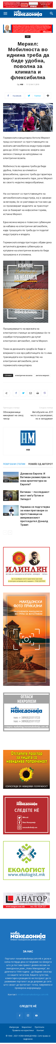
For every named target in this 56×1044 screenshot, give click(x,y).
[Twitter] (23, 393)
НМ (21, 84)
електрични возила (23, 375)
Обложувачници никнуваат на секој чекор (13, 415)
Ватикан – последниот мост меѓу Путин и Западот (34, 495)
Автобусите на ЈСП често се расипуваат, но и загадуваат (41, 415)
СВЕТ (28, 36)
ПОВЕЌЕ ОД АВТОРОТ (40, 464)
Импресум (14, 1027)
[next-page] (10, 533)
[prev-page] (5, 533)
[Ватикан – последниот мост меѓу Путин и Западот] (11, 495)
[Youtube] (36, 1016)
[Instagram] (28, 1015)
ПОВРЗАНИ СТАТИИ (14, 464)
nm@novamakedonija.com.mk (33, 994)
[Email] (30, 393)
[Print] (37, 393)
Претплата (39, 1027)
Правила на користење (23, 1030)
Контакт (40, 1030)
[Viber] (45, 393)
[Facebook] (16, 393)
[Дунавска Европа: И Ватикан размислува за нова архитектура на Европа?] (11, 477)
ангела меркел (42, 375)
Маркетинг (27, 1027)
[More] (48, 96)
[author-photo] (28, 445)
